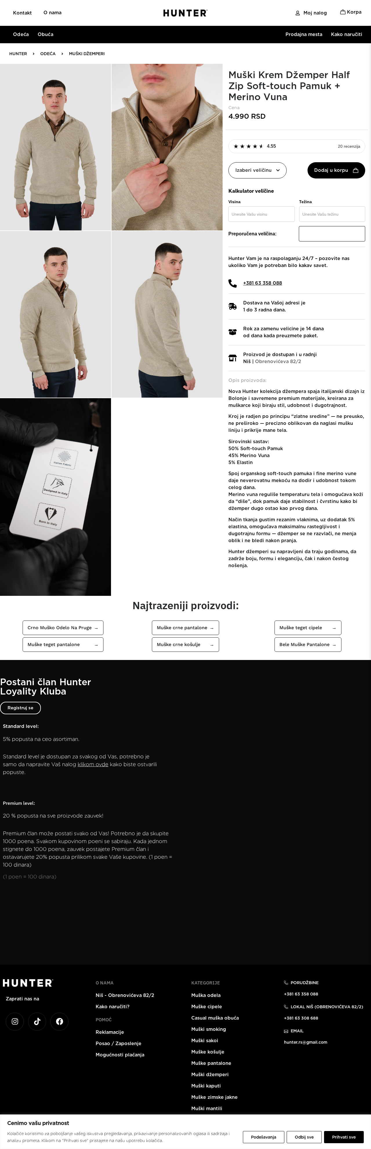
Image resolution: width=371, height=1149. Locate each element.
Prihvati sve (344, 1137)
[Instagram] (15, 1022)
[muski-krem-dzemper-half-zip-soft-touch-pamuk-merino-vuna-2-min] (167, 147)
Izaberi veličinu (253, 170)
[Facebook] (59, 1022)
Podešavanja (263, 1137)
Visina (234, 201)
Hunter (18, 53)
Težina (305, 201)
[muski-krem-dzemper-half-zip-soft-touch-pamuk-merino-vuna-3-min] (55, 314)
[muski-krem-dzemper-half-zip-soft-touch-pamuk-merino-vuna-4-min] (167, 314)
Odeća (21, 34)
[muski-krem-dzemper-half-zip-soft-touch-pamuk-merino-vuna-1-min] (55, 147)
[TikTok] (37, 1022)
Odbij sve (304, 1137)
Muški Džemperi (87, 53)
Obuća (46, 34)
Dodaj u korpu (331, 170)
